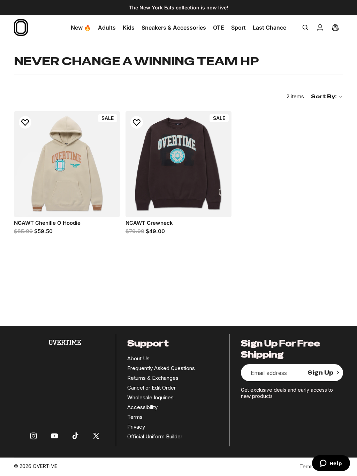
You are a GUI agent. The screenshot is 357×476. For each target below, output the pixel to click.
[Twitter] (96, 436)
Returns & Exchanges (152, 378)
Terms (135, 417)
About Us (138, 358)
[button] (327, 96)
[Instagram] (33, 436)
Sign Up (320, 372)
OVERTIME (45, 466)
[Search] (305, 27)
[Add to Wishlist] (25, 122)
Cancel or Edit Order (151, 387)
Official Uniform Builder (154, 436)
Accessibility (142, 407)
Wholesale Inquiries (150, 397)
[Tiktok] (75, 436)
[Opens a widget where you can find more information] (331, 464)
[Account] (320, 27)
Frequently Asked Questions (161, 368)
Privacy (136, 426)
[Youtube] (54, 436)
